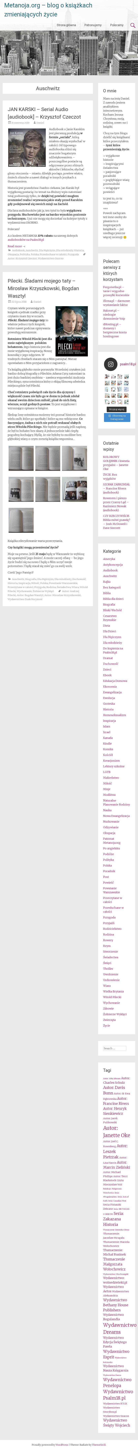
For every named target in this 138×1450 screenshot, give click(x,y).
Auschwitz (32, 250)
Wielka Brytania (113, 991)
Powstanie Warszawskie (63, 583)
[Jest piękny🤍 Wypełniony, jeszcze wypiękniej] (119, 389)
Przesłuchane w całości (53, 254)
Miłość (35, 583)
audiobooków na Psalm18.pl (26, 239)
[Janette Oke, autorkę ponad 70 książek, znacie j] (119, 395)
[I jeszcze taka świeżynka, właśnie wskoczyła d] (113, 376)
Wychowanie (24, 591)
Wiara (75, 587)
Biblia (107, 593)
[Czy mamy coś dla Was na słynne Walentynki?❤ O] (119, 376)
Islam (106, 726)
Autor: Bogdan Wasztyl (30, 595)
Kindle (107, 743)
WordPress (62, 1444)
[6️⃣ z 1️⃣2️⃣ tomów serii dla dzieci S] (126, 376)
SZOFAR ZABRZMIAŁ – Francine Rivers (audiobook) (116, 488)
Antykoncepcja (113, 564)
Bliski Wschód (112, 610)
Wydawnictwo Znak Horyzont (25, 599)
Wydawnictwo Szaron (116, 1416)
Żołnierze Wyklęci (43, 591)
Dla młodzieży (64, 250)
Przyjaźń (108, 923)
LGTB (107, 772)
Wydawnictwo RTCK (115, 1403)
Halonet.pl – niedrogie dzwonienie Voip (114, 314)
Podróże (108, 854)
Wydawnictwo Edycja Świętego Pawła (115, 1342)
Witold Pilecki (112, 997)
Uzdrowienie (111, 980)
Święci (107, 963)
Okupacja (13, 254)
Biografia (30, 579)
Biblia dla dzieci (113, 598)
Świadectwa (64, 587)
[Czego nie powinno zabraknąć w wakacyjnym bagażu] (107, 401)
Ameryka (109, 559)
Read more (16, 246)
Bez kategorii (112, 587)
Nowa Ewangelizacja (116, 816)
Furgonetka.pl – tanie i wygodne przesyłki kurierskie (116, 291)
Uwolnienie (110, 974)
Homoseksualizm (114, 715)
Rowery (108, 940)
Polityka (25, 254)
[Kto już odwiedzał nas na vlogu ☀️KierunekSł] (107, 389)
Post (106, 877)
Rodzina (51, 587)
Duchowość (79, 579)
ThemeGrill (99, 1444)
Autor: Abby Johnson (111, 1078)
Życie (106, 1025)
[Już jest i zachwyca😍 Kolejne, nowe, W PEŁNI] (113, 383)
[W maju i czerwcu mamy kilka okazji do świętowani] (126, 401)
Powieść (108, 882)
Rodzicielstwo (112, 928)
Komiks (108, 749)
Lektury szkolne (114, 766)
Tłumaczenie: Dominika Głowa (116, 1230)
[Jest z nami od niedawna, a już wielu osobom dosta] (113, 395)
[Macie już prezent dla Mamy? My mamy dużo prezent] (119, 401)
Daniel (40, 122)
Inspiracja (24, 583)
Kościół (108, 755)
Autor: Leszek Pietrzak (115, 1151)
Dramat (108, 658)
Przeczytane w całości (20, 587)
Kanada (108, 737)
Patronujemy (93, 25)
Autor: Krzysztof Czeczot (22, 258)
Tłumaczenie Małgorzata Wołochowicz (114, 1264)
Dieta (106, 625)
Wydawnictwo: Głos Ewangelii (115, 1274)
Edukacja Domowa (115, 681)
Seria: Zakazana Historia (113, 1219)
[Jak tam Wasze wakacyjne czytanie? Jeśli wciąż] (126, 395)
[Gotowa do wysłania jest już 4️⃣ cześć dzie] (119, 383)
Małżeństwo (111, 777)
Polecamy (117, 25)
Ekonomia (110, 686)
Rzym (107, 946)
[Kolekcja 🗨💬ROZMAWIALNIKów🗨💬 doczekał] (126, 389)
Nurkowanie (111, 821)
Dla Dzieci (109, 631)
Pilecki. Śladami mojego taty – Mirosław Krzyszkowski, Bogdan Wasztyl (43, 288)
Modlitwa (109, 794)
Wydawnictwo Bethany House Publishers (115, 1305)
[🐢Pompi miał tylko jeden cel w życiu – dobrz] (107, 383)
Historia (79, 250)
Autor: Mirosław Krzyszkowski (62, 595)
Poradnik (109, 871)
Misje (106, 789)
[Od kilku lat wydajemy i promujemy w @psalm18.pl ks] (113, 389)
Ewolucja (109, 698)
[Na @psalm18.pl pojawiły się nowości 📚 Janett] (126, 383)
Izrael (106, 732)
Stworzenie (110, 951)
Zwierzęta (109, 1020)
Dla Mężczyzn (47, 250)
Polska (35, 254)
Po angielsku (111, 848)
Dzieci (107, 669)
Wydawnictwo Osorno (51, 258)
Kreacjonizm (111, 760)
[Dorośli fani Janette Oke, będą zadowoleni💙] (107, 376)
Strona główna (66, 25)
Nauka (107, 810)
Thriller (108, 968)
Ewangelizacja (112, 692)
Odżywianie (111, 827)
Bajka (106, 581)
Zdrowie (108, 1008)
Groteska (109, 703)
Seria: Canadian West (117, 1201)
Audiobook (18, 250)
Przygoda (73, 254)
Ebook (107, 675)
